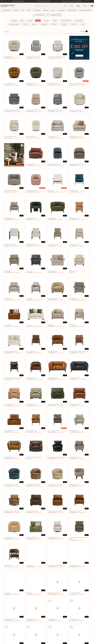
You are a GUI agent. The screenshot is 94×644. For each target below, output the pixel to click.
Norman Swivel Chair (75, 593)
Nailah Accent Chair (31, 218)
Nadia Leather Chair (53, 378)
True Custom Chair (74, 565)
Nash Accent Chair (52, 619)
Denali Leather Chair (31, 619)
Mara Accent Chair (9, 218)
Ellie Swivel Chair (8, 56)
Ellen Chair (7, 593)
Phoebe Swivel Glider (53, 593)
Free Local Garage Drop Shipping (72, 1)
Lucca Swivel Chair (52, 136)
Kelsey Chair (51, 325)
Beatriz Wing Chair (74, 218)
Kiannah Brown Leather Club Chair (78, 351)
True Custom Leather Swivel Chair (56, 565)
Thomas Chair (7, 298)
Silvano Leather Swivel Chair (55, 511)
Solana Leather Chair (9, 457)
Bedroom (45, 10)
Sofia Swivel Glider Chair (54, 83)
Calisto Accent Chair (53, 244)
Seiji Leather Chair (74, 430)
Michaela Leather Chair (32, 511)
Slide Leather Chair (9, 430)
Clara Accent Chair (74, 244)
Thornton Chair (73, 298)
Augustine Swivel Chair (10, 190)
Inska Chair (50, 190)
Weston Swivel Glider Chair (76, 83)
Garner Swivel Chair (9, 537)
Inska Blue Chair (73, 190)
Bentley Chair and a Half (10, 351)
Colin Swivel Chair (9, 83)
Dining (29, 10)
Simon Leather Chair (31, 430)
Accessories (61, 10)
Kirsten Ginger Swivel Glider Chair (56, 56)
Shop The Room (72, 10)
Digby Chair (7, 271)
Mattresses (37, 10)
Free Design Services (18, 1)
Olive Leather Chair (53, 351)
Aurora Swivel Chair (31, 136)
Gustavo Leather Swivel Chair (55, 404)
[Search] (65, 6)
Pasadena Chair (52, 218)
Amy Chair (28, 593)
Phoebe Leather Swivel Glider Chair (57, 457)
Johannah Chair (52, 271)
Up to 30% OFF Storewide (43, 1)
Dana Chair (29, 271)
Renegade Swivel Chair (75, 136)
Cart (90, 5)
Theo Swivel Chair (30, 164)
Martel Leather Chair (31, 378)
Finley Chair (72, 325)
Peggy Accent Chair (53, 298)
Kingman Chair (73, 271)
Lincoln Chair (7, 325)
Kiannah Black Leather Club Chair (13, 378)
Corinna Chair (29, 565)
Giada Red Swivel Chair (32, 190)
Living (22, 10)
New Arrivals (6, 10)
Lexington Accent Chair (10, 244)
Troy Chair (28, 325)
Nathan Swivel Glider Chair (33, 110)
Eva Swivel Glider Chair (10, 136)
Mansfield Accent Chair (32, 244)
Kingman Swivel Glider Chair (11, 110)
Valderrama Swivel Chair (32, 537)
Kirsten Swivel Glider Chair (33, 56)
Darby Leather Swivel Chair (76, 164)
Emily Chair (29, 298)
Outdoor (15, 10)
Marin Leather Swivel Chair (11, 484)
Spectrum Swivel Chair (75, 110)
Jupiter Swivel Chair (74, 484)
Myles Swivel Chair (9, 619)
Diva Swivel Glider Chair (54, 164)
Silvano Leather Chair (75, 511)
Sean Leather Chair (31, 351)
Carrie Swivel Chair (74, 457)
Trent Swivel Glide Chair (54, 537)
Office (53, 10)
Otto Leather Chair (9, 404)
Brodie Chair (7, 565)
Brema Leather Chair (74, 404)
